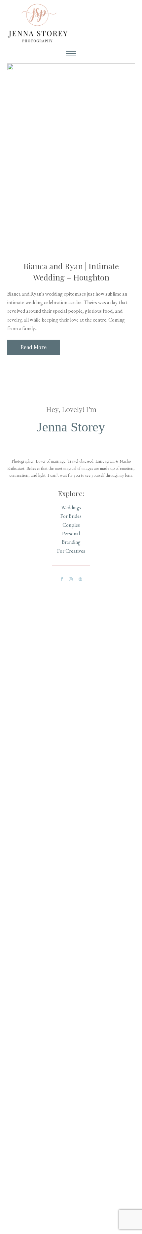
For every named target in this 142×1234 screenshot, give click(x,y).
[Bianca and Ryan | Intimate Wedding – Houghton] (71, 158)
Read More (33, 347)
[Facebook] (61, 579)
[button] (71, 54)
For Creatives (71, 550)
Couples (71, 524)
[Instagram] (71, 579)
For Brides (71, 516)
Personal (71, 533)
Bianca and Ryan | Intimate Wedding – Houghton (71, 271)
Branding (71, 542)
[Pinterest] (81, 579)
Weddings (71, 507)
